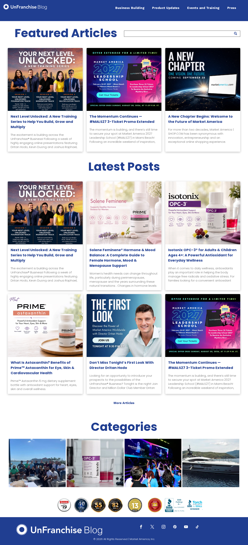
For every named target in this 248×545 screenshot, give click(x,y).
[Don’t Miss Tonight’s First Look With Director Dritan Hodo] (124, 325)
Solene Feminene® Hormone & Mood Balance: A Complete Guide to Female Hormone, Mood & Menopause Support (122, 257)
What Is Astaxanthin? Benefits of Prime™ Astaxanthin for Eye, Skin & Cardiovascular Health (42, 367)
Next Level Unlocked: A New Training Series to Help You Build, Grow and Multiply (44, 121)
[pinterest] (175, 527)
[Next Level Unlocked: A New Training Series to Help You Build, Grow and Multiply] (45, 79)
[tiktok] (197, 527)
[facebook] (141, 527)
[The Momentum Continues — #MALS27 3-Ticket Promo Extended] (124, 79)
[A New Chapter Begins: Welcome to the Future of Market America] (202, 79)
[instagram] (163, 527)
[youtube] (186, 527)
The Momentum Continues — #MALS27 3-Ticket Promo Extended (122, 119)
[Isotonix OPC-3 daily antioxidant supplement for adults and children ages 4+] (202, 212)
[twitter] (152, 527)
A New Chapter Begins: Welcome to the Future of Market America (200, 119)
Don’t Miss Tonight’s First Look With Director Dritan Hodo (122, 365)
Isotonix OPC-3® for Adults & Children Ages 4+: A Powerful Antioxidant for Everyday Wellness (202, 255)
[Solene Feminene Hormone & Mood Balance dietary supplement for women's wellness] (124, 212)
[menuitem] (129, 8)
